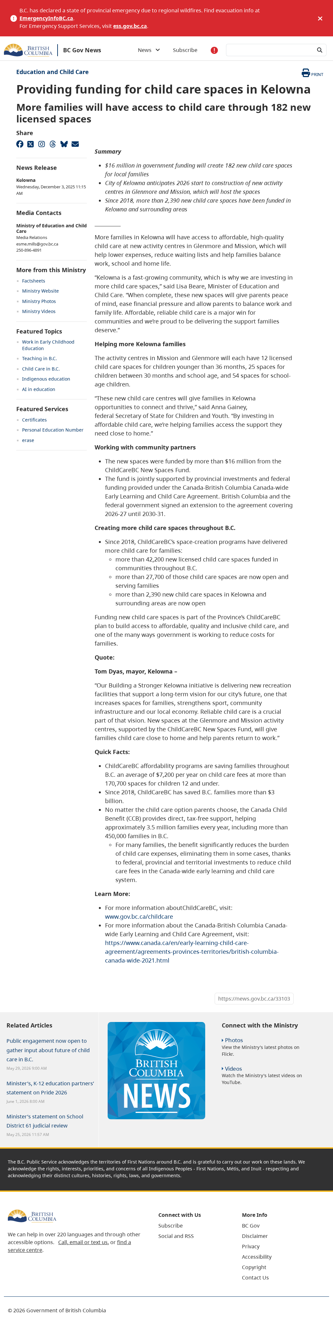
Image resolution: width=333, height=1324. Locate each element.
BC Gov (251, 1225)
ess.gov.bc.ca (130, 26)
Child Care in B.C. (41, 369)
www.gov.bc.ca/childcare (139, 916)
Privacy (251, 1246)
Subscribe (185, 50)
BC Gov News (82, 50)
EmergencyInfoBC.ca (46, 18)
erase (28, 440)
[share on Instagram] (41, 144)
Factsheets (33, 281)
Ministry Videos (39, 311)
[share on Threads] (52, 144)
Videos (233, 1068)
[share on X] (30, 144)
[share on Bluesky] (63, 144)
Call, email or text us (83, 1242)
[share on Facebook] (19, 144)
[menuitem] (192, 1225)
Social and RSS (176, 1236)
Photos (234, 1040)
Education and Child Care (52, 72)
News (146, 50)
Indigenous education (46, 379)
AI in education (38, 389)
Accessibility (257, 1256)
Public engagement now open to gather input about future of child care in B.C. (48, 1050)
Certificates (34, 420)
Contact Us (255, 1277)
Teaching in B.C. (39, 358)
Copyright (254, 1267)
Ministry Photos (39, 301)
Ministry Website (40, 291)
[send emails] (75, 144)
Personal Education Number (53, 430)
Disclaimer (255, 1236)
